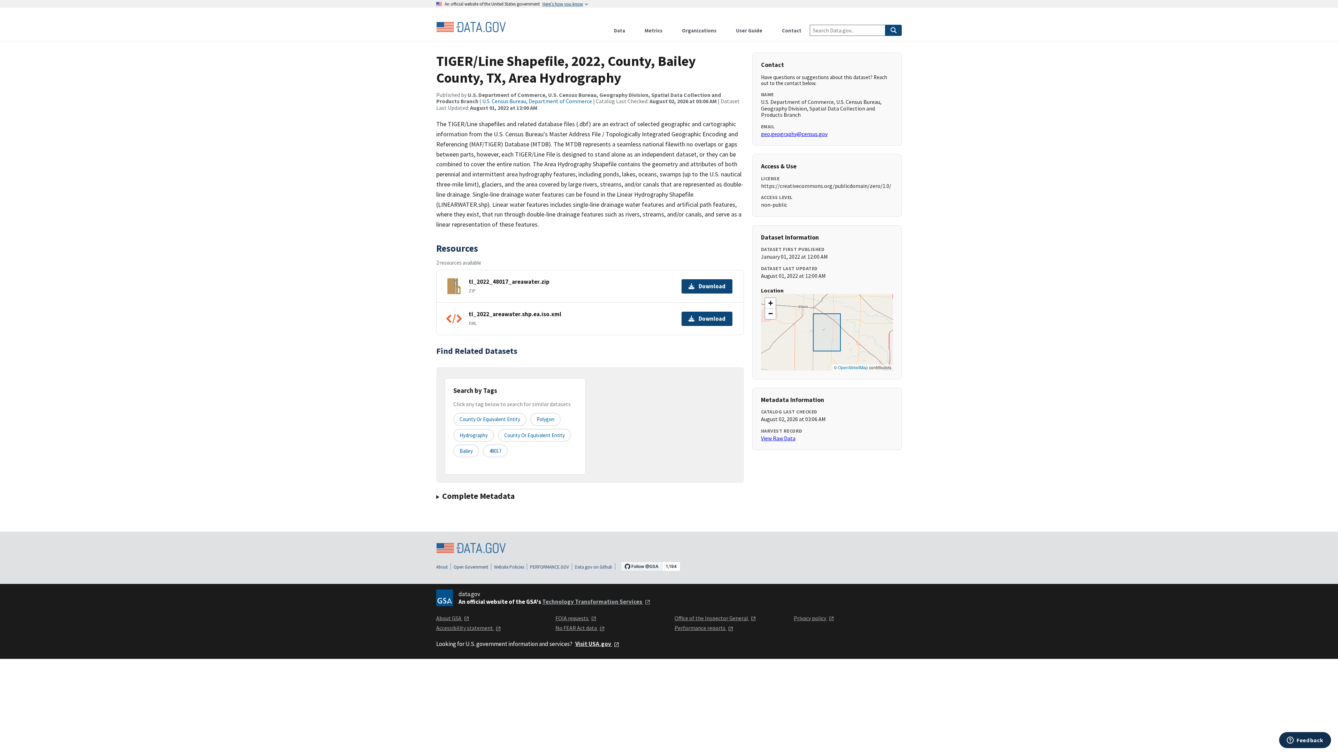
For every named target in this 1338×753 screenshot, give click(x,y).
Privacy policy (810, 618)
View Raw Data (778, 438)
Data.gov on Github (593, 567)
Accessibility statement (465, 627)
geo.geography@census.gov (794, 133)
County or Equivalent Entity (534, 435)
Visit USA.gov (593, 644)
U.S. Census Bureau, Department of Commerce (537, 101)
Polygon (545, 419)
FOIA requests (572, 618)
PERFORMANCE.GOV (549, 567)
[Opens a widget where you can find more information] (1305, 741)
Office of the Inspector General (712, 618)
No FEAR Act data (576, 627)
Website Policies (509, 567)
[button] (770, 303)
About (442, 567)
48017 (495, 451)
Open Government (471, 567)
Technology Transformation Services (592, 602)
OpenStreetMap (853, 367)
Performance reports (700, 627)
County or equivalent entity (490, 419)
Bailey (466, 451)
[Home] (471, 27)
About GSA (449, 618)
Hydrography (474, 435)
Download (712, 286)
